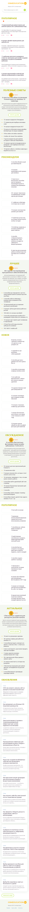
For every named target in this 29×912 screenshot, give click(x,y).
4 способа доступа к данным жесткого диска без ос (18, 361)
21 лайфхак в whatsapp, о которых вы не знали (18, 203)
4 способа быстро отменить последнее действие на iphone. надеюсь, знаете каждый (18, 549)
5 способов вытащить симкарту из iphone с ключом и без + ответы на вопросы (14, 644)
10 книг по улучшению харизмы (13, 636)
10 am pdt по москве (17, 510)
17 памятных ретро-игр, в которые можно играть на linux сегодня (18, 219)
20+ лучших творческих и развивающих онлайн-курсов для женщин (18, 194)
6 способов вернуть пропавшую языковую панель (13, 672)
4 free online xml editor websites (13, 133)
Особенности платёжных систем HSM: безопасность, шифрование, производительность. (13, 831)
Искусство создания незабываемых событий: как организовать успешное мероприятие (14, 761)
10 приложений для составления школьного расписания (13, 305)
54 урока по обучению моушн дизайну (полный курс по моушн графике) (15, 130)
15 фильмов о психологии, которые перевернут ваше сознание (17, 568)
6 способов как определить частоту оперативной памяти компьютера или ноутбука (15, 294)
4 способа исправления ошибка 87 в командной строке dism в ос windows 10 (16, 316)
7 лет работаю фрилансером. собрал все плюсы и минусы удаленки (17, 379)
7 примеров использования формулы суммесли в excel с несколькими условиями (18, 518)
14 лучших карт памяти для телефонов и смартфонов (15, 320)
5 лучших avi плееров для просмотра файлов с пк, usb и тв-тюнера (18, 587)
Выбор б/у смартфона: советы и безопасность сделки (13, 882)
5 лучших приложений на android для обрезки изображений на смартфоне (12, 74)
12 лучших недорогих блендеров (14, 119)
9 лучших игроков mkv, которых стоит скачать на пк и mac (15, 473)
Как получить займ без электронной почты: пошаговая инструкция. (14, 796)
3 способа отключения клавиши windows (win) (18, 370)
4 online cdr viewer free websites (13, 136)
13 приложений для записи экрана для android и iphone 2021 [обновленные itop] (13, 25)
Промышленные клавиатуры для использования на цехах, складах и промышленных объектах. (13, 743)
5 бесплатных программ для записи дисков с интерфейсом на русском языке (14, 667)
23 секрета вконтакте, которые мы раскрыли (14, 662)
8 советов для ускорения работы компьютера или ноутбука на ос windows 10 (18, 253)
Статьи (4, 685)
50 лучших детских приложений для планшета (15, 466)
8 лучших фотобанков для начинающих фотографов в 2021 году (18, 578)
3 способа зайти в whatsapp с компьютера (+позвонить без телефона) (12, 300)
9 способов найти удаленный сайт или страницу (15, 482)
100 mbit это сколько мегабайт (13, 313)
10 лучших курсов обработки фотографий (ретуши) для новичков (18, 425)
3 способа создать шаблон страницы (16, 558)
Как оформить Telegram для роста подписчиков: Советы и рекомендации (14, 813)
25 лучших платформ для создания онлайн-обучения (17, 397)
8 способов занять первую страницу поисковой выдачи (14, 493)
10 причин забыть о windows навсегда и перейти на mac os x (15, 149)
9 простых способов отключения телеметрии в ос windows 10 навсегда (14, 99)
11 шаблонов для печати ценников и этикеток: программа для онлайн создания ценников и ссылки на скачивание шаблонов (14, 58)
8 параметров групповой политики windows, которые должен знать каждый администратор (18, 597)
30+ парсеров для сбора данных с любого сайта (14, 658)
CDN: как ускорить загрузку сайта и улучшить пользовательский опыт (14, 688)
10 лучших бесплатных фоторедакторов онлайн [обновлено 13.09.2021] (14, 444)
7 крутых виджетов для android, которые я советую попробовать (13, 139)
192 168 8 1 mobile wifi (10, 328)
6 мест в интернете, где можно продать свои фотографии (16, 649)
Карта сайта (14, 907)
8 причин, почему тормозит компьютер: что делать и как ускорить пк (18, 342)
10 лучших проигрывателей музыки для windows (18, 171)
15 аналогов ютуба (9, 470)
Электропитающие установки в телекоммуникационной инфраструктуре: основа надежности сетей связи (12, 723)
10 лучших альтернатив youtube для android (18, 210)
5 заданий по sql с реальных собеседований (16, 352)
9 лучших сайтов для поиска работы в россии (15, 309)
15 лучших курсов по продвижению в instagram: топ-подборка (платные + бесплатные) (15, 144)
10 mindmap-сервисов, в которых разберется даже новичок (18, 228)
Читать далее (14, 115)
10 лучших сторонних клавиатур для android (18, 405)
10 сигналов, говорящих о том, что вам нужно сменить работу (15, 478)
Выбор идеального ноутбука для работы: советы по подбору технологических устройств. (13, 865)
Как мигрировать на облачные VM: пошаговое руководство (13, 705)
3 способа (7, 490)
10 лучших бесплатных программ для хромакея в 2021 (15, 486)
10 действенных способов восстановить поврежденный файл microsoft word (18, 539)
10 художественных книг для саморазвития (18, 388)
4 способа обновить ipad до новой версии (18, 162)
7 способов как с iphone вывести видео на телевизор (18, 528)
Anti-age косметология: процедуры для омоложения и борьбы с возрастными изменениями (14, 779)
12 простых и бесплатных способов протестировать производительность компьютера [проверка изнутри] (18, 183)
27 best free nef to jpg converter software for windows (13, 324)
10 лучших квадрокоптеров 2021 (13, 126)
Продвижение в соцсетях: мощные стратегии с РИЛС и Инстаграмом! (14, 848)
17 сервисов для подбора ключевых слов (14, 123)
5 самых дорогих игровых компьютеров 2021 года (11, 653)
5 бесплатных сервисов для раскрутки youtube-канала (14, 616)
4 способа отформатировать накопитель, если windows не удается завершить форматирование (17, 240)
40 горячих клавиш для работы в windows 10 (13, 639)
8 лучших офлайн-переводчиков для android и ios (12, 41)
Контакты (20, 907)
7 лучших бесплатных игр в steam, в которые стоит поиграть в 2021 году (18, 415)
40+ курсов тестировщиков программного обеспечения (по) (14, 271)
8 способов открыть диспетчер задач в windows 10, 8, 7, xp (15, 497)
